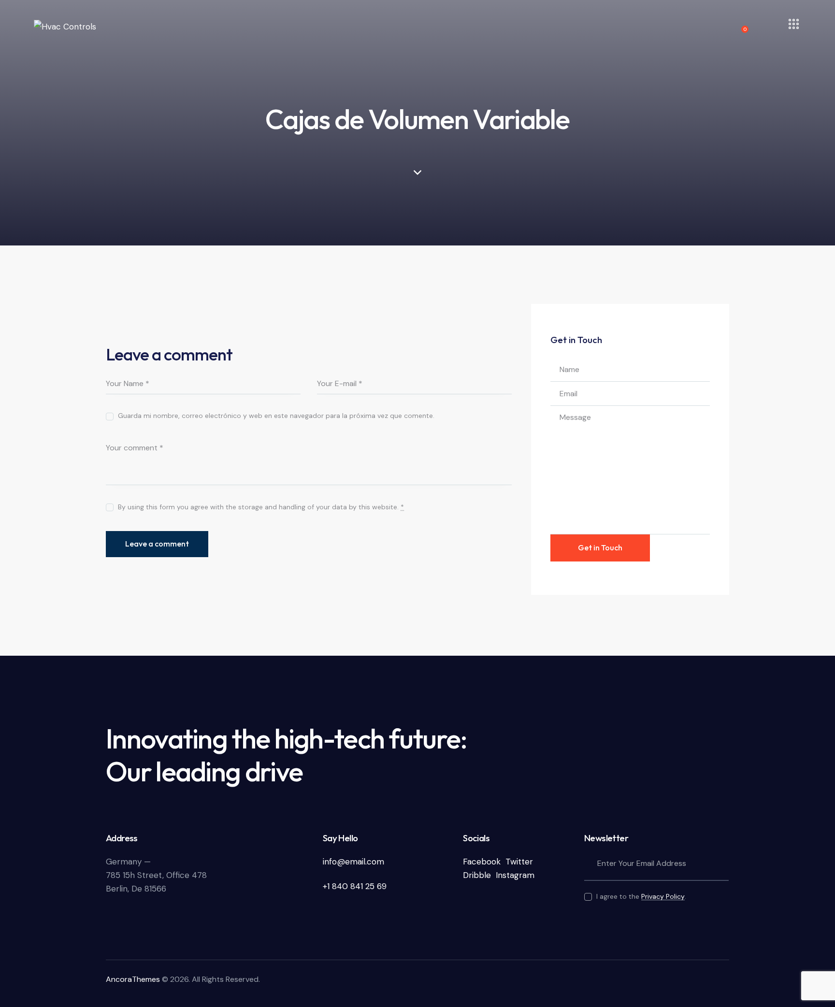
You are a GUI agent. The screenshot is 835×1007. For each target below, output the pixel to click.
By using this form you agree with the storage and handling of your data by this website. (261, 507)
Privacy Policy (663, 896)
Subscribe (721, 864)
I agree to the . (641, 896)
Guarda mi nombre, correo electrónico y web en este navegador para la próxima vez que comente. (276, 415)
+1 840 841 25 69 (355, 886)
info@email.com (353, 861)
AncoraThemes (133, 979)
